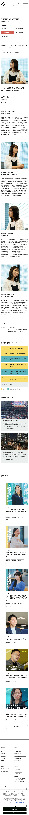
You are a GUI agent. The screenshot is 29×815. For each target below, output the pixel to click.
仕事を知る (3, 758)
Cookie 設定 (14, 806)
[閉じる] (26, 792)
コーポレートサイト (5, 768)
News (2, 766)
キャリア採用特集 (18, 758)
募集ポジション (18, 773)
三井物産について (18, 751)
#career (3, 52)
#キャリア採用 (20, 517)
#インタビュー (10, 52)
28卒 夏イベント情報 (19, 781)
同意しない (14, 809)
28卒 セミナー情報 (19, 779)
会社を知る (3, 753)
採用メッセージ (18, 753)
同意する (14, 812)
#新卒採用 (17, 52)
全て (2, 751)
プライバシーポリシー (11, 802)
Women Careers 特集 (19, 760)
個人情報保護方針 (4, 771)
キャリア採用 (17, 769)
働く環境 (3, 760)
